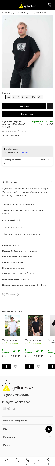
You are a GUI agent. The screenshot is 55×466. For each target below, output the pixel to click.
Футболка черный (33, 339)
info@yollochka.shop (16, 402)
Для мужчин (19, 12)
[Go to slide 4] (11, 19)
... (31, 12)
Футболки (41, 12)
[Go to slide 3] (9, 19)
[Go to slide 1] (5, 19)
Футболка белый (9, 339)
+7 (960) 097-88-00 (15, 395)
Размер (6, 93)
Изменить (23, 152)
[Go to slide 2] (7, 19)
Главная (6, 12)
